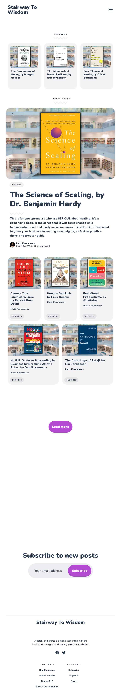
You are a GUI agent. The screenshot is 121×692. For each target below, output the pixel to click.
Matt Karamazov (25, 243)
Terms (74, 681)
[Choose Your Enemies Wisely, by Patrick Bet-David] (24, 289)
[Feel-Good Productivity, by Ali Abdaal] (96, 289)
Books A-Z (47, 681)
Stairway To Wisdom (22, 10)
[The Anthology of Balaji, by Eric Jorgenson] (87, 354)
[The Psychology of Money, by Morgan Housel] (24, 66)
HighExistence (47, 670)
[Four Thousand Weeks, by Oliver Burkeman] (96, 66)
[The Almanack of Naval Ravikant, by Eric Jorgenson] (60, 66)
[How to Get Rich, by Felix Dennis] (60, 289)
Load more (60, 427)
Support (74, 675)
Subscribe (79, 571)
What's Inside (47, 675)
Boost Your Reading (47, 686)
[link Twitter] (63, 653)
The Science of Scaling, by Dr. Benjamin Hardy (57, 199)
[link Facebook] (57, 653)
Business (17, 185)
